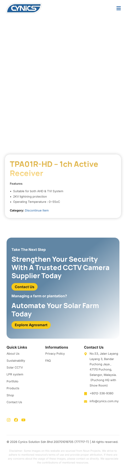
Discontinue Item (37, 210)
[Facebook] (16, 420)
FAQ (48, 360)
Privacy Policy (55, 353)
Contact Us (14, 402)
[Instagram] (9, 420)
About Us (13, 353)
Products (13, 388)
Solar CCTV (15, 367)
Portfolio (12, 381)
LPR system (15, 374)
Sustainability (16, 360)
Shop (10, 395)
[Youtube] (23, 420)
